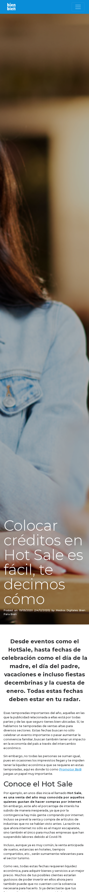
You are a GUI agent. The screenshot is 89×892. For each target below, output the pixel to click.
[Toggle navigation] (78, 6)
